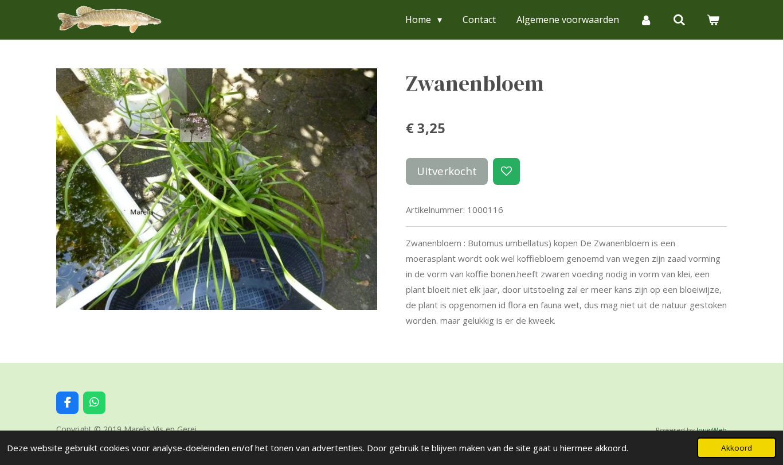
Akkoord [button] (736, 448)
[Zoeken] (679, 19)
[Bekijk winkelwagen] (713, 19)
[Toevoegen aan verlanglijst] (506, 171)
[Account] (646, 19)
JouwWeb (711, 429)
